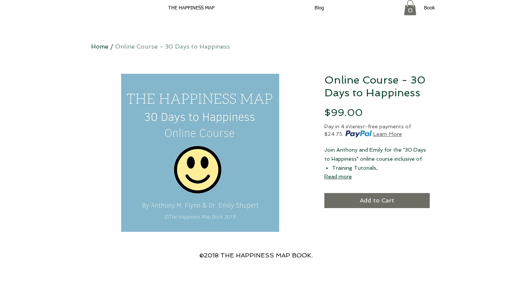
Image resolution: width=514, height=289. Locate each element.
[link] (410, 7)
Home (99, 46)
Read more (338, 176)
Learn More (387, 134)
